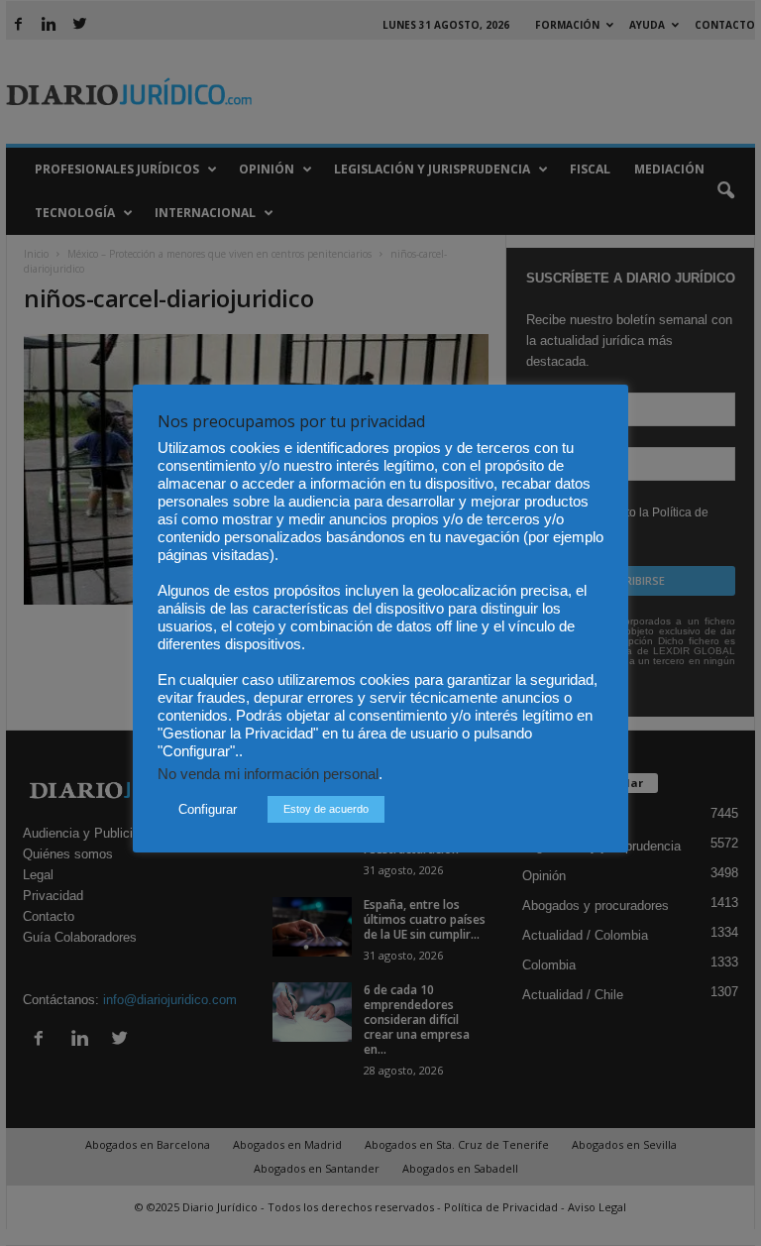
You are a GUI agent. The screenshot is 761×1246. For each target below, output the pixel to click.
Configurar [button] (207, 809)
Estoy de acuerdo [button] (326, 809)
